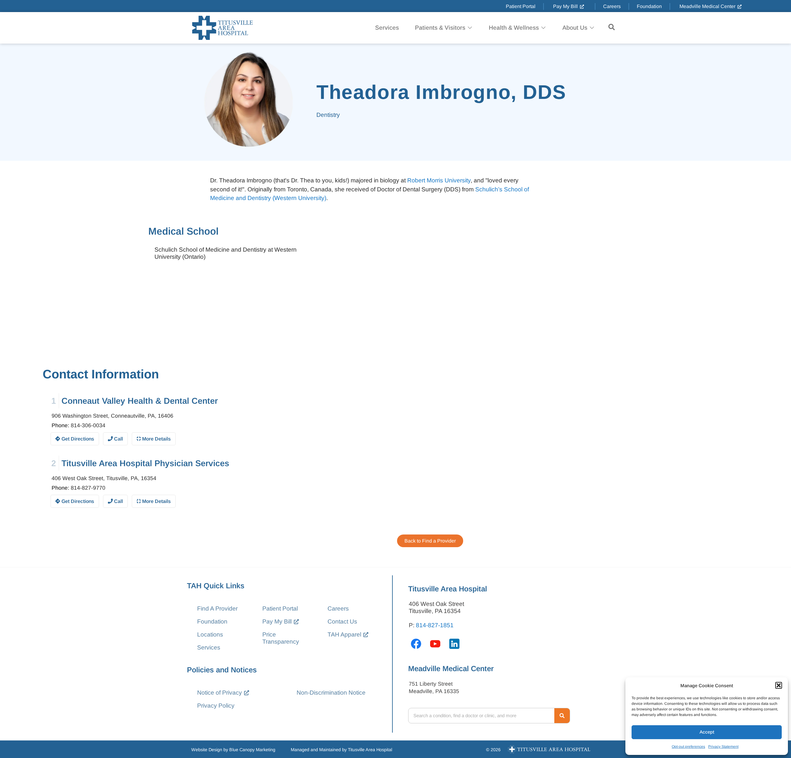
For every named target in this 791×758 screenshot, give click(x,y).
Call (118, 438)
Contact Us (342, 621)
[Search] (562, 715)
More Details (156, 438)
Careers (338, 608)
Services (208, 647)
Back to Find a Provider (430, 540)
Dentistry (328, 115)
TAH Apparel (344, 634)
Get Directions (77, 438)
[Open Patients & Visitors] (470, 28)
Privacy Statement (723, 746)
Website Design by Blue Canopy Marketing (233, 749)
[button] (779, 685)
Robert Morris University (439, 180)
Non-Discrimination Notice (331, 692)
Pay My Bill (277, 621)
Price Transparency (280, 638)
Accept (707, 732)
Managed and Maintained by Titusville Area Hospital (341, 749)
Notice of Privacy (219, 692)
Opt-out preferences (688, 746)
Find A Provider (217, 608)
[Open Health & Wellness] (543, 28)
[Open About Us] (592, 28)
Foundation (212, 621)
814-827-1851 (435, 625)
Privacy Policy (216, 705)
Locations (210, 634)
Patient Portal (280, 608)
